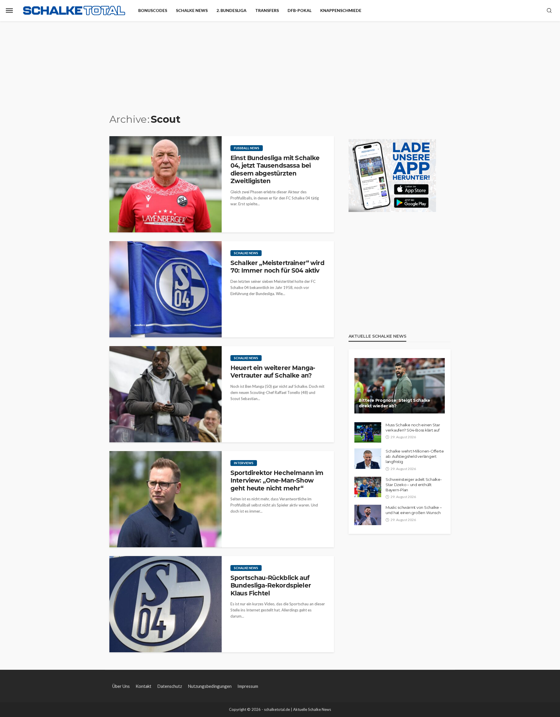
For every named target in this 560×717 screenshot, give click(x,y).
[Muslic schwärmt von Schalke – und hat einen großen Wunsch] (367, 515)
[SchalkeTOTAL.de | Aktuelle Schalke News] (74, 10)
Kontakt (143, 686)
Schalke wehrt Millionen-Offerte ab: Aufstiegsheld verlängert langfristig (415, 456)
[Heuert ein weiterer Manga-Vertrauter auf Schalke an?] (165, 394)
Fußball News (246, 148)
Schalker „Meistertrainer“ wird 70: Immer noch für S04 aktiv (277, 266)
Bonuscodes (152, 10)
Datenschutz (169, 686)
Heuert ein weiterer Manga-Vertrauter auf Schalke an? (272, 371)
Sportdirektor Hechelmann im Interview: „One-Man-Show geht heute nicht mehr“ (276, 480)
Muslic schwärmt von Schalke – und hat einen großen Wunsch (414, 510)
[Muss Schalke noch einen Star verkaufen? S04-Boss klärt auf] (367, 432)
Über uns (121, 686)
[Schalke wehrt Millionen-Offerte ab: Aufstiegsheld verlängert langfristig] (367, 458)
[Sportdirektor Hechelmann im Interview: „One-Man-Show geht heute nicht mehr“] (165, 499)
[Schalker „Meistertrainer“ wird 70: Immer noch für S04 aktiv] (165, 289)
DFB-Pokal (300, 10)
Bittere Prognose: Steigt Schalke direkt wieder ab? (394, 403)
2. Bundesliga (231, 10)
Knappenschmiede (340, 10)
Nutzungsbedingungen (210, 686)
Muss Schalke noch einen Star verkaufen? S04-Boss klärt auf (413, 427)
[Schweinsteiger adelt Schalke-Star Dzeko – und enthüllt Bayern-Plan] (367, 487)
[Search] (549, 11)
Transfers (267, 10)
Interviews (243, 463)
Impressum (247, 686)
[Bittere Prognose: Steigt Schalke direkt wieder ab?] (399, 385)
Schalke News (192, 10)
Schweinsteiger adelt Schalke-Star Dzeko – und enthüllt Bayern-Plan (414, 484)
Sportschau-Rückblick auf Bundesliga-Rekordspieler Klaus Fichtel (270, 585)
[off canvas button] (9, 10)
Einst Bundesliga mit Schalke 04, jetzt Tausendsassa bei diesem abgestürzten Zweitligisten (274, 169)
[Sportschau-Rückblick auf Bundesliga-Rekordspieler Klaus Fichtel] (165, 604)
